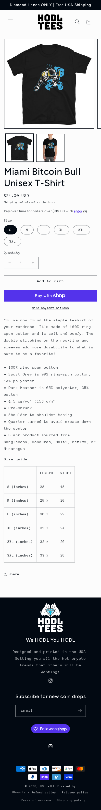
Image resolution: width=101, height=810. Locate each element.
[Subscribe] (79, 711)
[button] (10, 22)
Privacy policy (75, 792)
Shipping (10, 202)
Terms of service (36, 800)
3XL (12, 241)
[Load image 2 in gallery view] (50, 148)
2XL (81, 230)
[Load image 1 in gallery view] (19, 148)
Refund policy (44, 792)
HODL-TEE (47, 786)
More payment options (50, 308)
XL (61, 230)
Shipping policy (71, 800)
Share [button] (14, 574)
